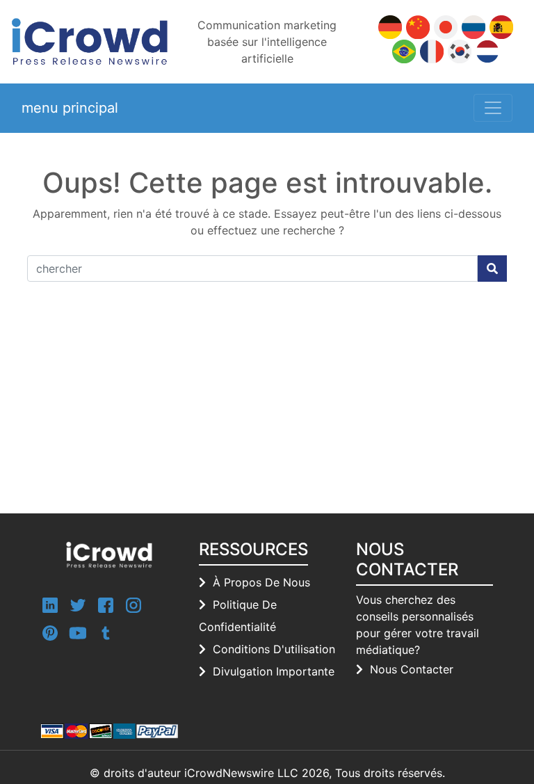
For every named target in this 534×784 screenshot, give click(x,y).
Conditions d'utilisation (274, 649)
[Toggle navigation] (493, 108)
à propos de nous (261, 582)
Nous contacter (411, 669)
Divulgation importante (273, 671)
